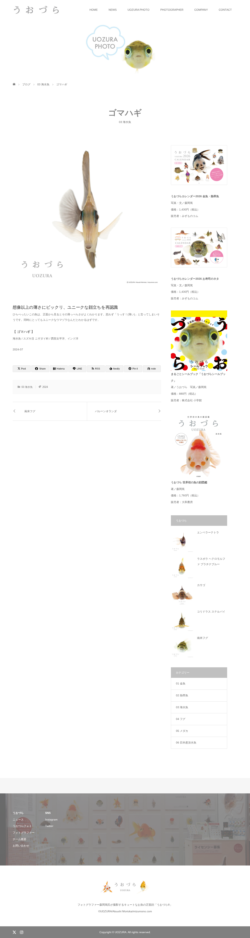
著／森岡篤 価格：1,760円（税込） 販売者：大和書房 (185, 495)
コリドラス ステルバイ (211, 611)
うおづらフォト (22, 825)
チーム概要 (19, 839)
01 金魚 (180, 683)
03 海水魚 (125, 121)
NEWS (113, 9)
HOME (93, 9)
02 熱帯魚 (182, 695)
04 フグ (180, 719)
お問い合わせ (21, 845)
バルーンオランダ (106, 411)
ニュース (18, 819)
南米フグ (29, 411)
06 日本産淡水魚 (186, 742)
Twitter (49, 825)
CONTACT (225, 9)
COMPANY (201, 9)
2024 (45, 386)
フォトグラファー (24, 832)
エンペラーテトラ (208, 532)
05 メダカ (182, 730)
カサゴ (201, 585)
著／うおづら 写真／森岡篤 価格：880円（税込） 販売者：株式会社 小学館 (188, 393)
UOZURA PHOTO (138, 9)
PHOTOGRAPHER (171, 9)
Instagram (51, 819)
